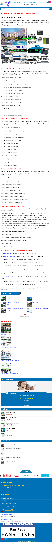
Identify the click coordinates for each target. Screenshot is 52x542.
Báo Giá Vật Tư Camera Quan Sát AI (40, 297)
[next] (50, 476)
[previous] (2, 476)
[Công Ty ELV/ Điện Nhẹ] (6, 328)
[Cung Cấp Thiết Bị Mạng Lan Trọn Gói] (6, 367)
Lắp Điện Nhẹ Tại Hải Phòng (8, 256)
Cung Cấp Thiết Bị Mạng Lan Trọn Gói (12, 457)
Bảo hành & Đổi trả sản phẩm (7, 498)
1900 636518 (12, 393)
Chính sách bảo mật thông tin (7, 500)
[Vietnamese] (50, 1)
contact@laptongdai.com (28, 395)
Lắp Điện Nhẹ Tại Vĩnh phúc (8, 287)
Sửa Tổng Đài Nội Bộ (37, 302)
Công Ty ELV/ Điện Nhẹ (10, 444)
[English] (48, 1)
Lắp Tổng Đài (24, 541)
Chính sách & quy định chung (7, 506)
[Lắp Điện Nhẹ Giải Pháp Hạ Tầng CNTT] (6, 341)
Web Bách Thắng (32, 541)
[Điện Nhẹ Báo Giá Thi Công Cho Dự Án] (6, 354)
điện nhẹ (26, 173)
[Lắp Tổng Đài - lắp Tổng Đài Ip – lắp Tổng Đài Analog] (27, 4)
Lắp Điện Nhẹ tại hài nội (7, 253)
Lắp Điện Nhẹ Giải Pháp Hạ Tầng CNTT (13, 448)
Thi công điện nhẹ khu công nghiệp (12, 461)
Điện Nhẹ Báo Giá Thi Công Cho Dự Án (13, 452)
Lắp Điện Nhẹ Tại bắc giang (8, 276)
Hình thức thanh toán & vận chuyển (8, 503)
